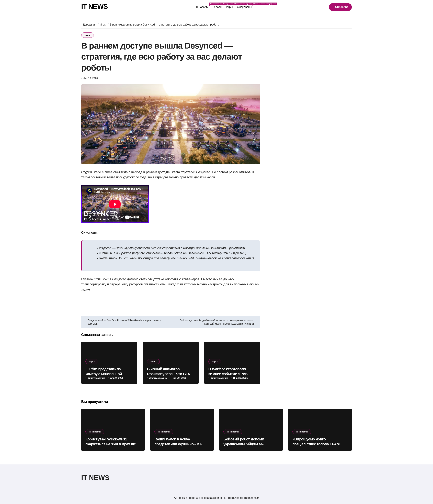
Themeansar (251, 497)
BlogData (234, 497)
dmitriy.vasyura (96, 378)
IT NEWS (94, 6)
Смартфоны (245, 5)
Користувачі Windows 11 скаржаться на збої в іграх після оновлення (112, 444)
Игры (230, 5)
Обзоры (218, 5)
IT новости (203, 5)
